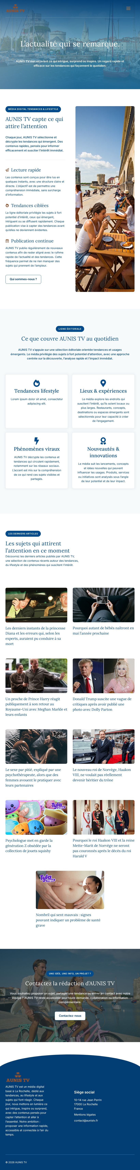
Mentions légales (85, 1114)
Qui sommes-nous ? (23, 279)
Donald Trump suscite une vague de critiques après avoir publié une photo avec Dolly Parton (102, 704)
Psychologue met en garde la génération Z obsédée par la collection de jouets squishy (29, 845)
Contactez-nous (70, 1015)
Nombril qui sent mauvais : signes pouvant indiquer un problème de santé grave (68, 920)
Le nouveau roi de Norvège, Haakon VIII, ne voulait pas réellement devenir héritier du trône (102, 774)
